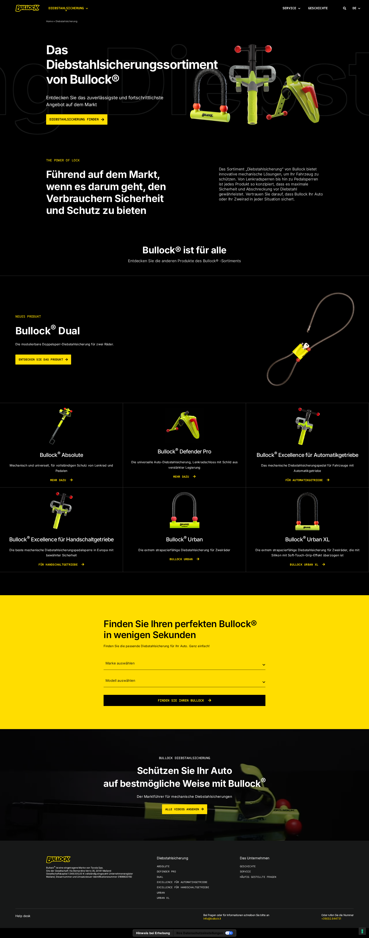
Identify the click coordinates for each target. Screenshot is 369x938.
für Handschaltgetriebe (58, 564)
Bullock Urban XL (305, 564)
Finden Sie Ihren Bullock (182, 700)
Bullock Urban (182, 559)
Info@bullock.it (212, 918)
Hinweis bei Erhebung (153, 933)
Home (49, 21)
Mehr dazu (59, 480)
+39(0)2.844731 (331, 918)
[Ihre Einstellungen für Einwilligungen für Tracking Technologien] (362, 931)
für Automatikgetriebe (304, 480)
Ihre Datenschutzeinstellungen (199, 933)
